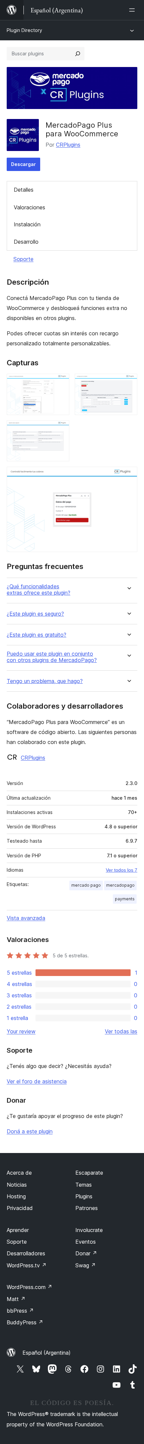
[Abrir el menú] (133, 10)
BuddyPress (25, 1322)
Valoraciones (29, 207)
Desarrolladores (26, 1253)
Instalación (27, 224)
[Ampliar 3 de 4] (60, 429)
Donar (86, 1253)
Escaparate (89, 1172)
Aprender (18, 1230)
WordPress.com (29, 1287)
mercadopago (120, 885)
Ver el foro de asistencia (37, 1081)
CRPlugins (68, 144)
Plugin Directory (24, 30)
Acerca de (19, 1172)
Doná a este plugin (30, 1131)
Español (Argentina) (46, 1352)
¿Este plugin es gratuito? (36, 635)
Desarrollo (26, 241)
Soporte (23, 259)
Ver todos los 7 (121, 870)
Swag (85, 1265)
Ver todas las (121, 1031)
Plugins (83, 1196)
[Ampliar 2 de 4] (128, 382)
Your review (21, 1031)
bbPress (20, 1310)
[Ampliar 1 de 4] (60, 382)
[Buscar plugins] (77, 53)
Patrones (86, 1208)
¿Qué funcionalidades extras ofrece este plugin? (38, 589)
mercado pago (86, 885)
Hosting (16, 1196)
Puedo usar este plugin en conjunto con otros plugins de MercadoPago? (52, 657)
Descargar (23, 164)
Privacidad (20, 1208)
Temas (83, 1184)
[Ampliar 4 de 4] (128, 475)
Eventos (85, 1241)
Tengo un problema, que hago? (45, 681)
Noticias (17, 1184)
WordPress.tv (27, 1265)
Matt (16, 1299)
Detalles (23, 189)
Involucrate (89, 1230)
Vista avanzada (26, 918)
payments (125, 898)
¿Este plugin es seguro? (35, 614)
